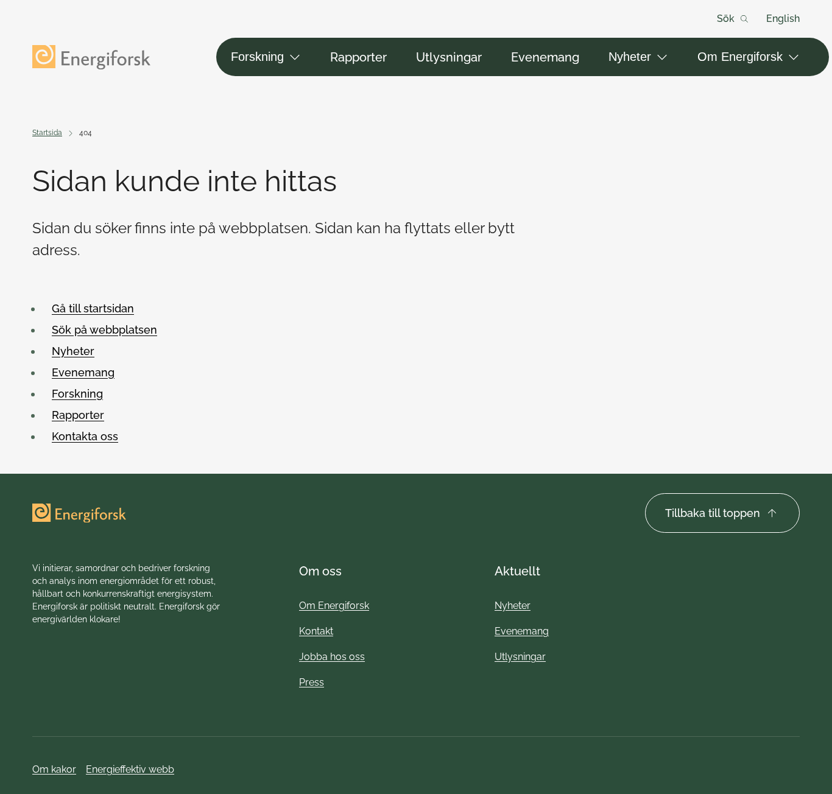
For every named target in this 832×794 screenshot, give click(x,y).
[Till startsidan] (91, 57)
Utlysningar (449, 57)
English (783, 18)
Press (311, 682)
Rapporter (358, 57)
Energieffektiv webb (130, 769)
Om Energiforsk (740, 56)
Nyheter (629, 56)
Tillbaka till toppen (712, 513)
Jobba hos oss (332, 656)
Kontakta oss (85, 436)
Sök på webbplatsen (104, 329)
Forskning (257, 56)
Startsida (47, 132)
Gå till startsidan (93, 308)
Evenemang (545, 57)
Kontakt (316, 631)
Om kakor (54, 769)
